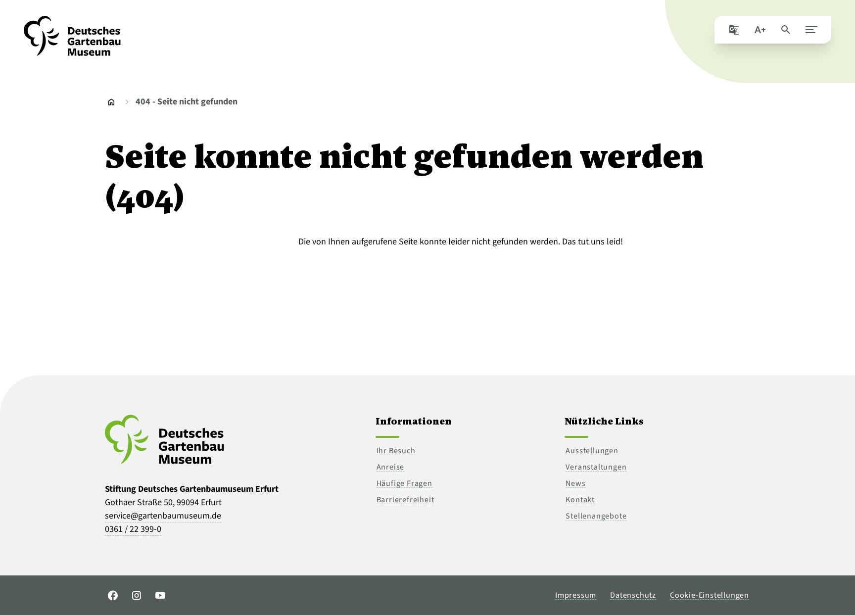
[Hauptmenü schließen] (811, 30)
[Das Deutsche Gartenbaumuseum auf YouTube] (160, 595)
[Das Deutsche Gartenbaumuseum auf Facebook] (113, 595)
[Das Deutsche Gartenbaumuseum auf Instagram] (136, 595)
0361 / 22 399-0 (133, 529)
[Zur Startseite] (72, 41)
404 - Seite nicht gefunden (187, 101)
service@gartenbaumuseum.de (163, 516)
